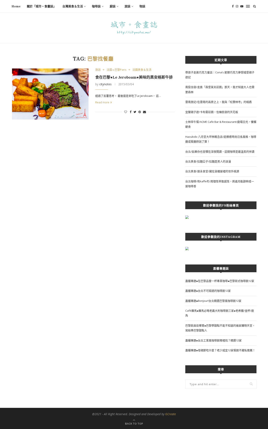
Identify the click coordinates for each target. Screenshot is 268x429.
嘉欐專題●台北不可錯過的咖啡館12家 (208, 291)
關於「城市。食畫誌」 (41, 6)
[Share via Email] (144, 112)
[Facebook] (233, 6)
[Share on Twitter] (135, 112)
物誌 (142, 6)
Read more (102, 102)
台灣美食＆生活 (72, 6)
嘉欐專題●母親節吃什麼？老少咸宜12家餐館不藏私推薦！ (220, 350)
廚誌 (113, 6)
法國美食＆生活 (141, 69)
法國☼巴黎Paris (116, 69)
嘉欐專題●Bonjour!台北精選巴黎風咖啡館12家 (213, 301)
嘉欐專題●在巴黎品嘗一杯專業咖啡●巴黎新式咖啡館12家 (219, 281)
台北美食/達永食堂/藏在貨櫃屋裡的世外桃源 (212, 171)
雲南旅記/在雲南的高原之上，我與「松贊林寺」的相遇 (218, 102)
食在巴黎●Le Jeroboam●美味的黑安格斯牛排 (134, 77)
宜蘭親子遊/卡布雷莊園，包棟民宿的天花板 (211, 112)
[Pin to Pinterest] (139, 112)
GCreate (170, 414)
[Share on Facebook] (130, 112)
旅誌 (127, 6)
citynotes (105, 84)
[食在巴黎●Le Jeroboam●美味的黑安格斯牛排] (50, 94)
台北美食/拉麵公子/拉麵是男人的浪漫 (208, 161)
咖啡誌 (96, 6)
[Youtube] (241, 6)
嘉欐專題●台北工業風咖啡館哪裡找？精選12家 (213, 340)
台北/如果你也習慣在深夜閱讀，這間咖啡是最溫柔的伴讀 (219, 151)
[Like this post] (125, 112)
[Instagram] (237, 6)
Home (16, 6)
